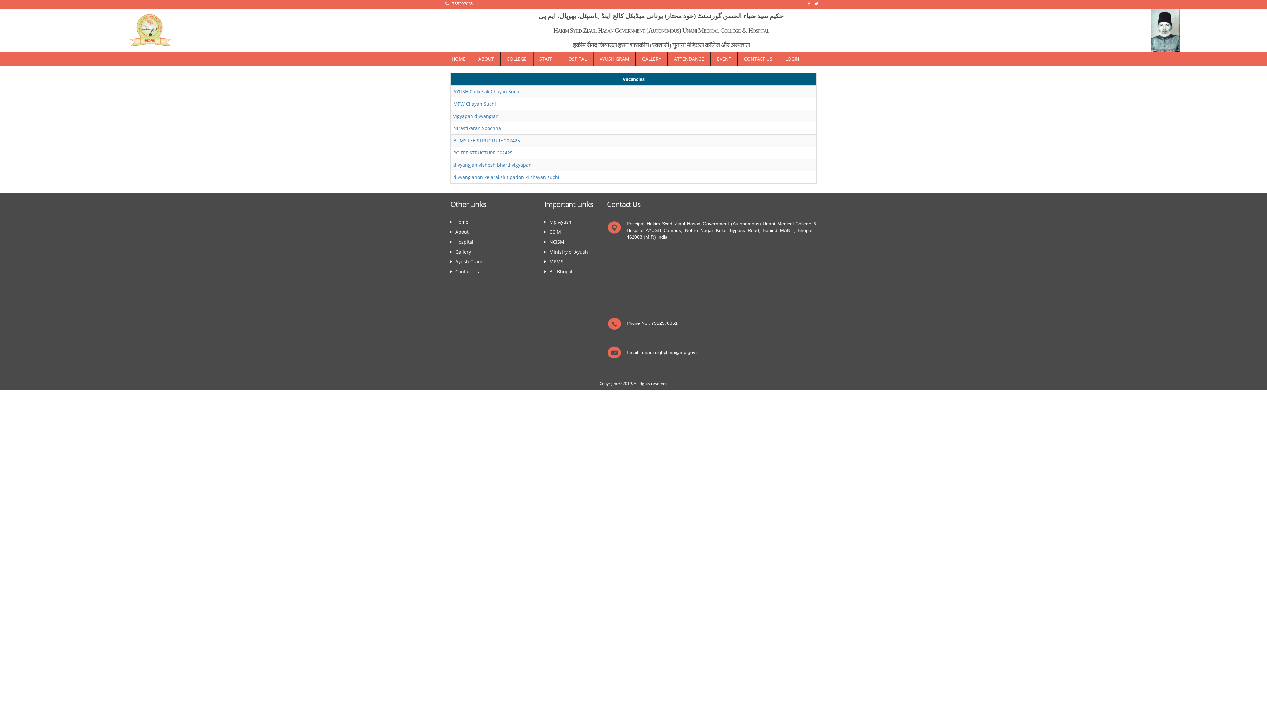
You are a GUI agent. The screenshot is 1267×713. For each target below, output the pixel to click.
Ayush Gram (468, 261)
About (486, 59)
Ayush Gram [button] (614, 59)
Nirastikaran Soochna (477, 128)
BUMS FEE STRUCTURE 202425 (486, 140)
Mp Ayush (560, 222)
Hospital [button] (576, 59)
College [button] (517, 59)
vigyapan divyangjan (476, 116)
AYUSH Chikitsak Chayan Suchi (487, 91)
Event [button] (724, 59)
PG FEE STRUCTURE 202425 (483, 153)
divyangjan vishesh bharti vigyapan (492, 165)
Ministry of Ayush (568, 252)
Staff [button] (545, 59)
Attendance (689, 59)
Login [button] (792, 59)
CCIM (555, 232)
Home (459, 59)
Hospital (464, 242)
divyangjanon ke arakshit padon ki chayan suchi (506, 177)
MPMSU (558, 261)
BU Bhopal (560, 271)
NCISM (556, 242)
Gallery (651, 59)
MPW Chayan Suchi (474, 104)
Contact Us (758, 59)
